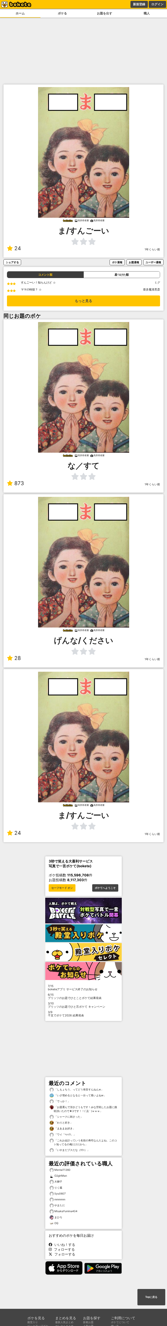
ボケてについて (120, 1322)
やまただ (59, 1205)
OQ (56, 1223)
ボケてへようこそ (105, 887)
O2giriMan (60, 1175)
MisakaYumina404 (65, 1211)
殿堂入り (32, 1322)
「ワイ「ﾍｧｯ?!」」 (65, 1134)
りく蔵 (58, 1187)
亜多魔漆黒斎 (151, 289)
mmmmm (59, 1199)
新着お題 (88, 1322)
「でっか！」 (62, 1101)
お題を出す (104, 13)
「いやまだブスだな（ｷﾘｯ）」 (72, 1150)
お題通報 (134, 262)
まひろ (58, 1217)
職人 (147, 13)
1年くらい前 (152, 249)
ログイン (157, 4)
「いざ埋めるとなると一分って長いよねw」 (80, 1095)
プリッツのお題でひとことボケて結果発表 (75, 996)
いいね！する (63, 1244)
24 (17, 248)
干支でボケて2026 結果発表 (66, 1014)
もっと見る (83, 301)
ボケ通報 (117, 262)
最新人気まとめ (64, 1322)
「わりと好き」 (63, 1122)
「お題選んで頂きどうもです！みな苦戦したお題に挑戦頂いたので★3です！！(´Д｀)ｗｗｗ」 (85, 1109)
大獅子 (58, 1181)
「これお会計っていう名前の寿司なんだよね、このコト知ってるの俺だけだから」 (85, 1142)
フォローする (63, 1249)
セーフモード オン (62, 887)
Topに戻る (151, 1297)
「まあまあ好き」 (64, 1128)
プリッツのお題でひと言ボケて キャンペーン (76, 1005)
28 (17, 658)
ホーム (20, 13)
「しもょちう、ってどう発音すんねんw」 (79, 1089)
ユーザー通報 (153, 262)
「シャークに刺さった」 (68, 1116)
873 (19, 483)
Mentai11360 (62, 1169)
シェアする (12, 262)
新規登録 (139, 4)
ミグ (157, 282)
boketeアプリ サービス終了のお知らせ (72, 987)
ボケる (62, 13)
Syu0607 (60, 1193)
